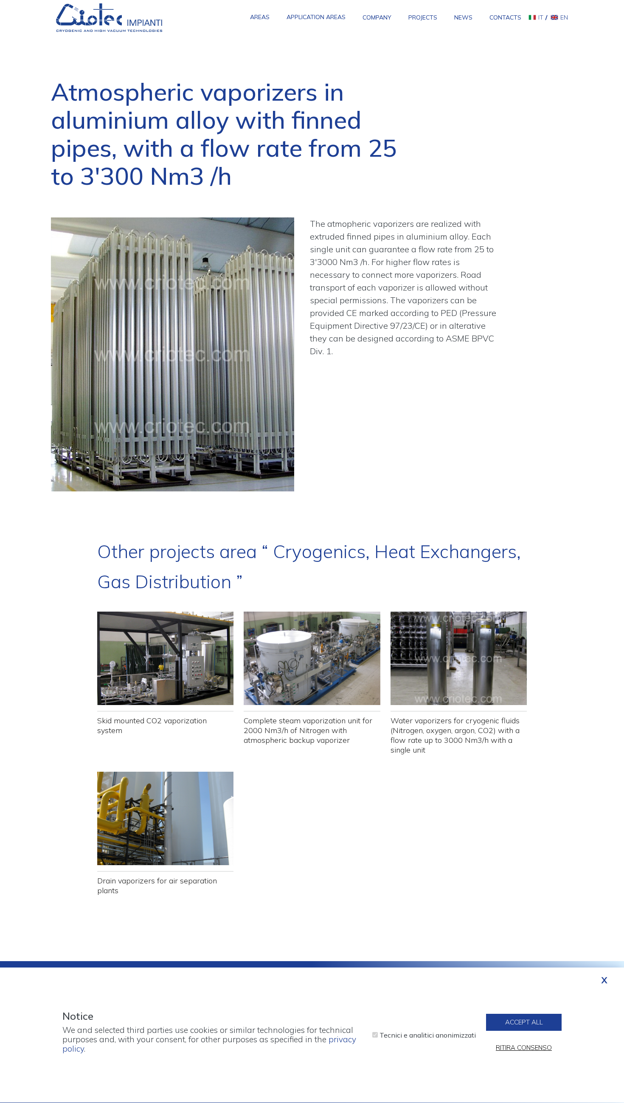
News (463, 17)
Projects (422, 17)
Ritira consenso (524, 1048)
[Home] (109, 17)
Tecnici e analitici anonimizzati (427, 1035)
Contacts (505, 17)
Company (377, 17)
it (540, 17)
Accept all (524, 1022)
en (564, 17)
